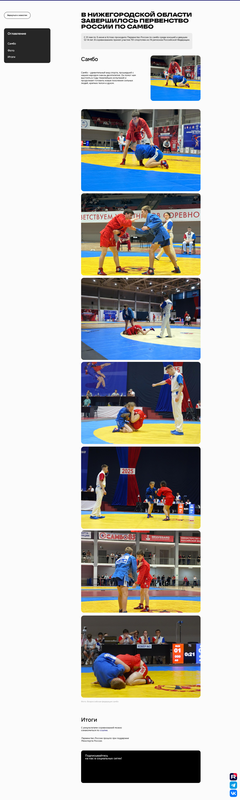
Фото (11, 50)
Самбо (12, 43)
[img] (17, 15)
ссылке (104, 730)
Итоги (11, 57)
